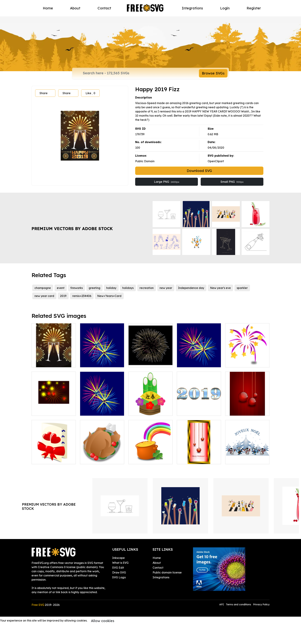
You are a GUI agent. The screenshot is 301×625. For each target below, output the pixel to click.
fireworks (76, 288)
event (60, 288)
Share (44, 93)
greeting (94, 288)
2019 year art (190, 411)
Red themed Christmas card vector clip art (247, 409)
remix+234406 (81, 296)
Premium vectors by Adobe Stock (72, 228)
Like (90, 93)
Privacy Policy (261, 604)
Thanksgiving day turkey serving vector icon (102, 457)
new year (166, 288)
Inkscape (118, 558)
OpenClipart (216, 161)
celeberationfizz (46, 362)
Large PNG (166, 181)
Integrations (192, 8)
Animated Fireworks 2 (98, 411)
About (75, 8)
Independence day (191, 288)
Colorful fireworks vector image (247, 360)
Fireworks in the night (146, 362)
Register (254, 8)
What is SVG (120, 562)
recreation (147, 288)
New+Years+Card (109, 296)
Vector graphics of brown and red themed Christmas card (199, 455)
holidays (128, 288)
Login (225, 8)
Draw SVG (119, 572)
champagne (42, 288)
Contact (104, 8)
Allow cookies (102, 621)
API (222, 604)
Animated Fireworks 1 (195, 362)
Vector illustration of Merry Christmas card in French (247, 457)
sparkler (242, 288)
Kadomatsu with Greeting (149, 411)
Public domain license (167, 572)
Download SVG (199, 170)
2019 (63, 296)
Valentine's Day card (49, 459)
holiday (111, 288)
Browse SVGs (213, 73)
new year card (44, 296)
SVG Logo (119, 577)
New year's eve (220, 288)
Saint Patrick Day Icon (147, 459)
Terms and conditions (238, 604)
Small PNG (232, 181)
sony (38, 411)
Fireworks (90, 362)
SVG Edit (118, 567)
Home (48, 8)
